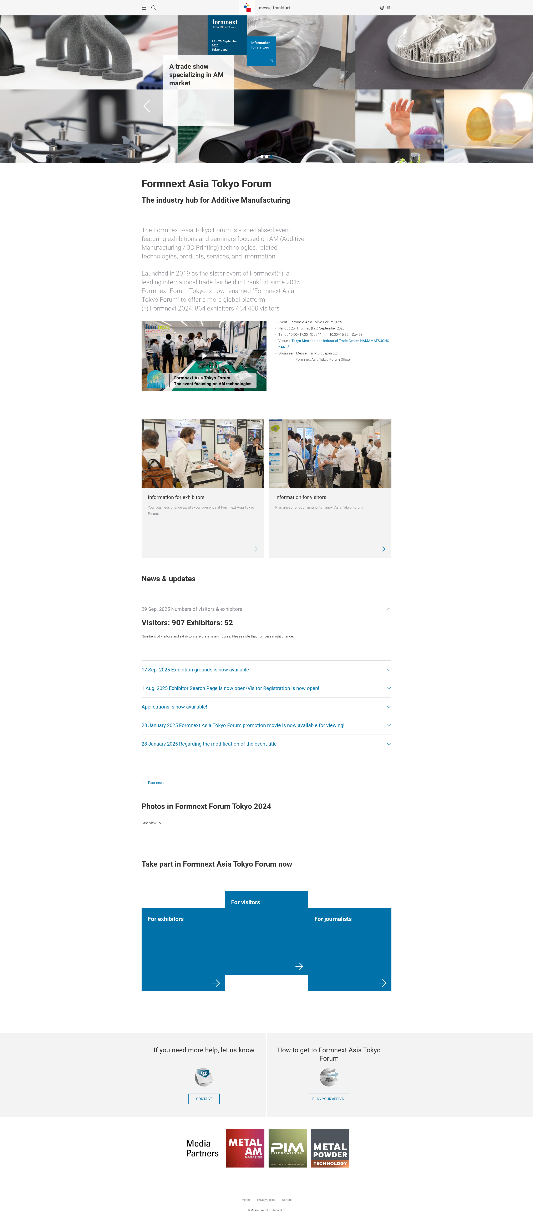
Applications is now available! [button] (174, 707)
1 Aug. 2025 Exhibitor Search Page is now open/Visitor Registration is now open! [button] (230, 688)
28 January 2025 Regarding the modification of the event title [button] (209, 744)
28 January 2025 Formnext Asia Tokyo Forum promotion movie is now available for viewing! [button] (243, 725)
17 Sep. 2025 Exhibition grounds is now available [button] (195, 670)
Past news (155, 783)
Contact (204, 1099)
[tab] (266, 609)
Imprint (245, 1199)
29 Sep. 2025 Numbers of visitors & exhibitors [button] (192, 609)
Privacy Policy (266, 1199)
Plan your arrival (329, 1099)
